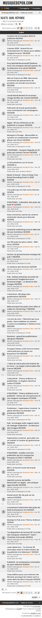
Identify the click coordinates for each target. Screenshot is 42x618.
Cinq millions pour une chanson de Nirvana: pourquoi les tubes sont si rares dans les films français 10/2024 (23, 577)
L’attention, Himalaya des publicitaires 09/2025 (18, 295)
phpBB (18, 609)
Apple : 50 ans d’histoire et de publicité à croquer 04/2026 (20, 124)
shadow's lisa (28, 41)
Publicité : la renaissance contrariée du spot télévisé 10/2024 (23, 563)
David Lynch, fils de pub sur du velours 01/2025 (20, 496)
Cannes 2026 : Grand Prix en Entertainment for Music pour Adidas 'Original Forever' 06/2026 (24, 50)
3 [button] (26, 28)
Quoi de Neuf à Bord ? (24, 171)
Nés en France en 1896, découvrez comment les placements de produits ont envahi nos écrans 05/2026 (22, 82)
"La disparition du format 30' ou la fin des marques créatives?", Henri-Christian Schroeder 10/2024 (23, 534)
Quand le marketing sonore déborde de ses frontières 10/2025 (23, 230)
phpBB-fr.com (36, 613)
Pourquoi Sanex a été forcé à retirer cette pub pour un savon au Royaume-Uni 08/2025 (23, 351)
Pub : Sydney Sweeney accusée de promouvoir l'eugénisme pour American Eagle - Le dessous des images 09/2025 (22, 280)
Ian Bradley (37, 606)
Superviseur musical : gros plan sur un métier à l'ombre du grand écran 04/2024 (23, 440)
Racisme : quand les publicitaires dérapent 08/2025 (22, 337)
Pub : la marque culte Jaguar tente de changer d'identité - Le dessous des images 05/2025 (23, 425)
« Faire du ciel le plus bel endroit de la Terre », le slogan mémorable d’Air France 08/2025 (23, 366)
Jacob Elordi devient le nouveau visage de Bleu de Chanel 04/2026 (22, 96)
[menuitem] (6, 8)
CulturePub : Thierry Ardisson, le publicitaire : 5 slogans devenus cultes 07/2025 (21, 381)
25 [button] (36, 28)
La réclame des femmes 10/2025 (22, 267)
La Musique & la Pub (23, 45)
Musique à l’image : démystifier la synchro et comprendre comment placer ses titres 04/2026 (22, 137)
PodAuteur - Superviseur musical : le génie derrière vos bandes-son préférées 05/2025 (23, 410)
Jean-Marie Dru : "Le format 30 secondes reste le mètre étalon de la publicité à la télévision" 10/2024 (23, 549)
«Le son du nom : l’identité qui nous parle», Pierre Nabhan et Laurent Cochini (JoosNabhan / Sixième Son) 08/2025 (23, 323)
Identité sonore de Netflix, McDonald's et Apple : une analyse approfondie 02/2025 (22, 482)
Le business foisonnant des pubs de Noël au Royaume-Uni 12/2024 (23, 508)
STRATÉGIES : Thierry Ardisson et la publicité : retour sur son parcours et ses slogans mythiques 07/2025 (23, 395)
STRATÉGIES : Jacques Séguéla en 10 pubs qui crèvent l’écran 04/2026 (23, 151)
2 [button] (23, 28)
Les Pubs (19, 92)
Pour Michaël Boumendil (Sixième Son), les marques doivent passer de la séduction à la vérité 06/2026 (24, 65)
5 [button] (31, 28)
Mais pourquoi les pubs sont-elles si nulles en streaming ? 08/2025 (23, 307)
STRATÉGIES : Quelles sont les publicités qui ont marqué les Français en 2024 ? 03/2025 (20, 455)
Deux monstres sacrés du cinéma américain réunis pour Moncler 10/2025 (22, 217)
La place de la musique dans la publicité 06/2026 (21, 37)
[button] (18, 28)
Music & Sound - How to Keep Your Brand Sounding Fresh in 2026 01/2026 (22, 177)
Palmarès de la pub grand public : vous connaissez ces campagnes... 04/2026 (23, 110)
